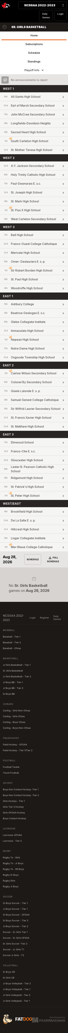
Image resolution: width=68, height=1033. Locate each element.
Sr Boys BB (9, 694)
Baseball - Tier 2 (12, 642)
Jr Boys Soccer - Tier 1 (15, 909)
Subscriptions (34, 44)
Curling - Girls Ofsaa (14, 716)
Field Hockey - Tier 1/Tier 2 (17, 750)
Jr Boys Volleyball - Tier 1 (16, 989)
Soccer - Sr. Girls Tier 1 (15, 932)
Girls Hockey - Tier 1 (14, 801)
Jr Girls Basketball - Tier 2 (17, 676)
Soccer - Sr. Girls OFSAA (16, 938)
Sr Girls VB (8, 977)
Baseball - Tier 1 (11, 636)
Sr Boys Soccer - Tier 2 (15, 920)
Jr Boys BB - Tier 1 (13, 682)
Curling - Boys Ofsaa (14, 722)
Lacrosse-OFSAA (12, 835)
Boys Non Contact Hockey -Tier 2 (21, 795)
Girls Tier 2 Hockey (13, 806)
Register (44, 617)
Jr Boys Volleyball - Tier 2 (17, 983)
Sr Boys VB (9, 972)
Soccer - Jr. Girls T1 (13, 949)
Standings (34, 61)
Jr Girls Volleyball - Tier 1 (16, 1001)
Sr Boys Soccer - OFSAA (16, 914)
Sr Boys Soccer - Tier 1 (15, 903)
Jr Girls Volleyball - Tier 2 (16, 995)
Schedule (34, 52)
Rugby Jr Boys (10, 886)
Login (60, 13)
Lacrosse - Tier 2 (12, 841)
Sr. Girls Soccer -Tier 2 (15, 943)
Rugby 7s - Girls (11, 857)
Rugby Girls (9, 880)
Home (34, 35)
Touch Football (11, 772)
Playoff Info (31, 70)
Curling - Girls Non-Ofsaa (16, 710)
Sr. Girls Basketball (13, 670)
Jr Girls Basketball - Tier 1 (16, 665)
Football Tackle (11, 767)
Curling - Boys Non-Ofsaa (17, 728)
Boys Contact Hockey (14, 818)
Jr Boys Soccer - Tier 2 (15, 926)
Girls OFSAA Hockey (14, 812)
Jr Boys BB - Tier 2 (13, 688)
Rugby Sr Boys (11, 875)
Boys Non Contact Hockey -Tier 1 (20, 789)
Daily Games (46, 15)
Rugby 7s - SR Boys (13, 869)
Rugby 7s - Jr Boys (13, 863)
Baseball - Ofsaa (12, 648)
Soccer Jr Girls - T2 (13, 955)
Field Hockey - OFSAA (15, 744)
